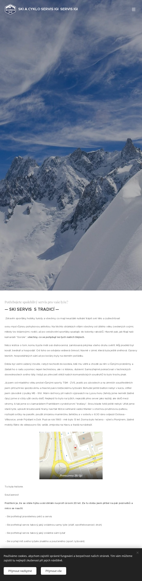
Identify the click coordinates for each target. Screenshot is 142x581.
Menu (133, 9)
